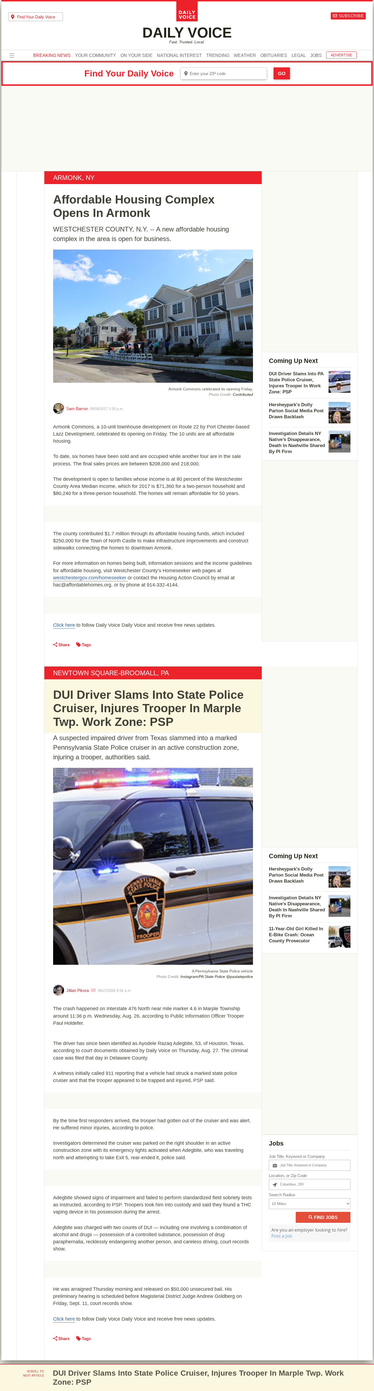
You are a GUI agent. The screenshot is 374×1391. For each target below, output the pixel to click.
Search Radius (282, 1195)
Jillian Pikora (77, 990)
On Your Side (136, 55)
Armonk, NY (74, 177)
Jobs (316, 55)
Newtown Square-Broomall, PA (111, 673)
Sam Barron (77, 408)
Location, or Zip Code (288, 1176)
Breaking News (52, 55)
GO (282, 73)
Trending (217, 55)
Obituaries (273, 55)
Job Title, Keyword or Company (297, 1156)
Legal (299, 55)
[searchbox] (40, 17)
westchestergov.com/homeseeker (90, 577)
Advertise (341, 55)
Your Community (95, 55)
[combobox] (35, 16)
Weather (245, 55)
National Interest (179, 55)
